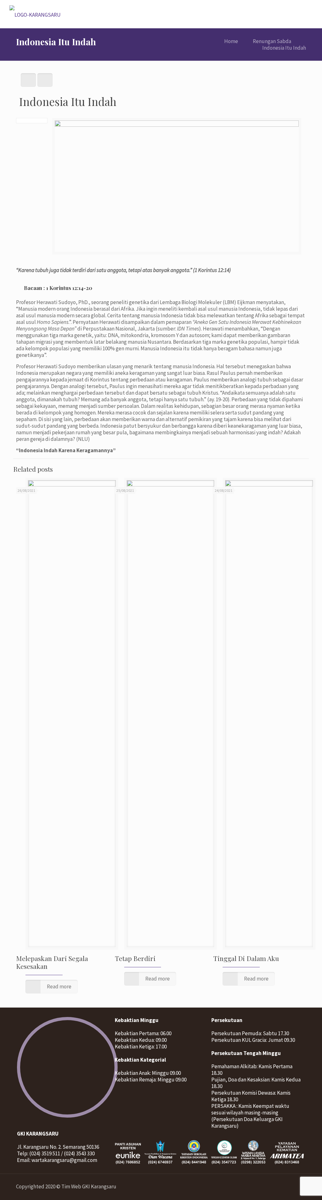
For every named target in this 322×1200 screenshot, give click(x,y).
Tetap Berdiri (135, 958)
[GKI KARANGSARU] (35, 14)
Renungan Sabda (272, 41)
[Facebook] (274, 1187)
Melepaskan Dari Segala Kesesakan (52, 962)
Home (231, 41)
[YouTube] (283, 1187)
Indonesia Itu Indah (284, 47)
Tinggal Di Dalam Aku (246, 958)
